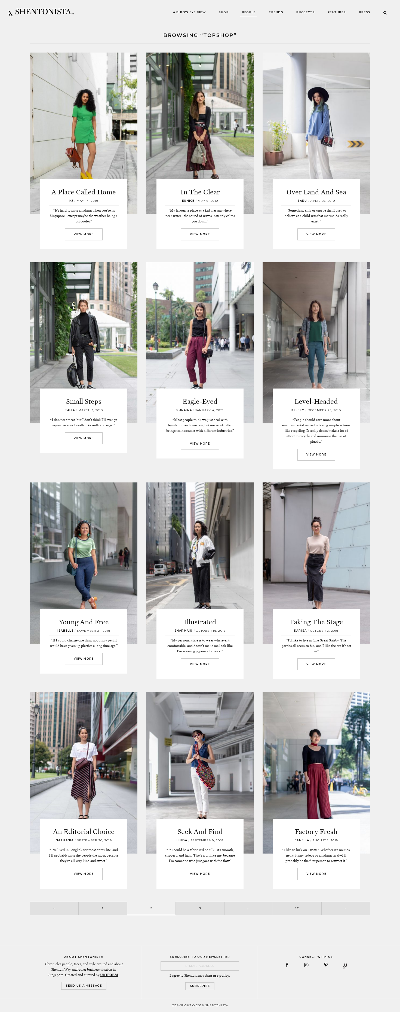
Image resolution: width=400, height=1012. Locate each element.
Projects (305, 12)
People (249, 12)
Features (337, 12)
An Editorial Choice (84, 831)
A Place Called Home (83, 192)
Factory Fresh (316, 831)
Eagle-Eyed (200, 401)
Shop (224, 12)
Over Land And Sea (316, 192)
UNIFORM (109, 975)
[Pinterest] (326, 965)
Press (364, 12)
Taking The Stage (316, 622)
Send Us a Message (84, 985)
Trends (276, 12)
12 (297, 908)
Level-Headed (316, 401)
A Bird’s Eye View (189, 12)
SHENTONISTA (41, 12)
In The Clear (200, 192)
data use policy (217, 975)
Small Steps (83, 401)
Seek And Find (200, 831)
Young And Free (84, 622)
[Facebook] (286, 965)
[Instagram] (306, 965)
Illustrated (200, 622)
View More (84, 234)
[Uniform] (345, 965)
